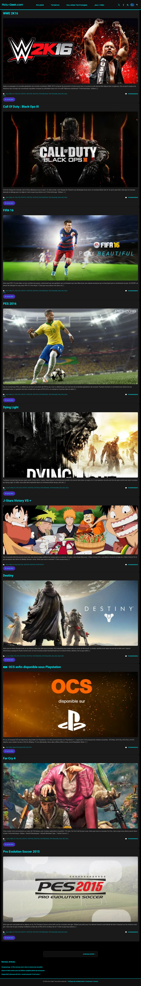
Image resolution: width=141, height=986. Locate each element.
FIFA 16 (8, 210)
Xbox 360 (61, 94)
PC (13, 94)
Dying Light (11, 407)
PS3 (16, 94)
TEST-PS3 (29, 94)
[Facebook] (123, 5)
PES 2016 (9, 303)
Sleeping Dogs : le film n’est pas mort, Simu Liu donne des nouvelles (22, 967)
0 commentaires (133, 94)
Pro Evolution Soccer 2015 (21, 851)
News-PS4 (22, 747)
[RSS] (127, 5)
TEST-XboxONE (53, 94)
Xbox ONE (61, 656)
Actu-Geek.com (12, 4)
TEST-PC (23, 94)
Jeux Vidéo (99, 5)
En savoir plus (9, 99)
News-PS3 (16, 747)
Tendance (55, 5)
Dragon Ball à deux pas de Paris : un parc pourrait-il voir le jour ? (20, 974)
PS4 (19, 94)
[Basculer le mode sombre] (132, 5)
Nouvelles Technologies (76, 5)
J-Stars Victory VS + (17, 500)
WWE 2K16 (10, 13)
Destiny (8, 575)
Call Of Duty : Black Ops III (21, 106)
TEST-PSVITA (40, 564)
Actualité (40, 5)
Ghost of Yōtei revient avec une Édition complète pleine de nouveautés (23, 970)
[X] (119, 5)
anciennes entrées (88, 954)
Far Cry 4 (9, 758)
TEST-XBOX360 (43, 94)
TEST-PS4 (35, 94)
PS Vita (15, 564)
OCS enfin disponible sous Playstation (32, 667)
